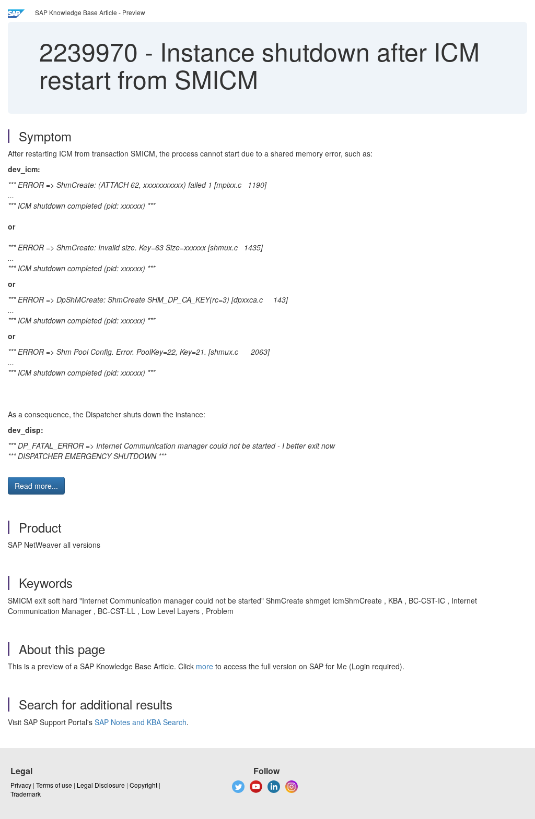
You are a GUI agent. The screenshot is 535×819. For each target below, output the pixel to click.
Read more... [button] (36, 485)
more (204, 666)
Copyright (143, 784)
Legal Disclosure (101, 784)
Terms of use (54, 784)
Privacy (20, 784)
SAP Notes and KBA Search (141, 722)
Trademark (25, 793)
